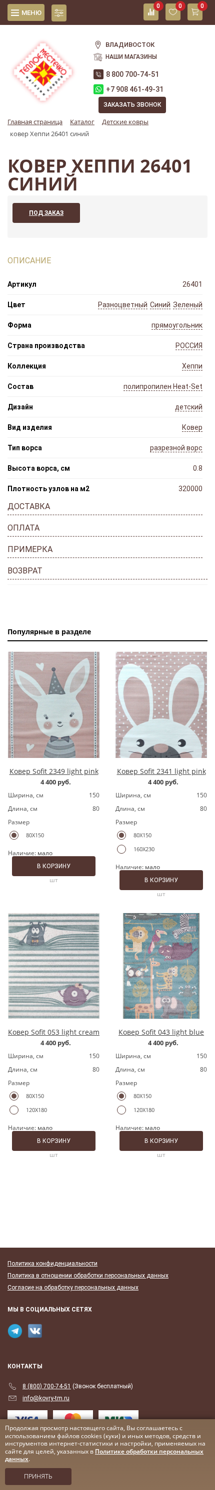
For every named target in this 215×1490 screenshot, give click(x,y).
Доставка (29, 506)
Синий (160, 305)
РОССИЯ (189, 346)
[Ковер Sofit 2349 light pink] (54, 704)
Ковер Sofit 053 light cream (54, 1032)
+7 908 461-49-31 (135, 89)
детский (188, 407)
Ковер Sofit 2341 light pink (161, 771)
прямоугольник (177, 325)
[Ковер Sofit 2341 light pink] (161, 704)
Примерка (30, 549)
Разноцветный (123, 305)
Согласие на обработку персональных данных (73, 1287)
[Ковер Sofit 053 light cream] (54, 966)
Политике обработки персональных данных (104, 1455)
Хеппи (192, 366)
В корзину (53, 866)
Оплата (24, 528)
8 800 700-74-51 (132, 74)
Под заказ (46, 212)
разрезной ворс (176, 448)
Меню (32, 12)
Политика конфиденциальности (53, 1263)
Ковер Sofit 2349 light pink (54, 771)
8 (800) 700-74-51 (46, 1386)
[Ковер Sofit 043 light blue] (161, 966)
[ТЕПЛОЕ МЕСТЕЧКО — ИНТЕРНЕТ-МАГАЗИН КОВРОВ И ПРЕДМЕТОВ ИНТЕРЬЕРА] (43, 66)
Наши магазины (131, 56)
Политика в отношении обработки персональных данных (88, 1275)
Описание (29, 260)
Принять (38, 1476)
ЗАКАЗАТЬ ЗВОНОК (132, 104)
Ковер (192, 427)
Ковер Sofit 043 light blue (161, 1032)
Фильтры (59, 12)
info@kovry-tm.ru (46, 1398)
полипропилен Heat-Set (163, 386)
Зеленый (187, 305)
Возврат (25, 570)
